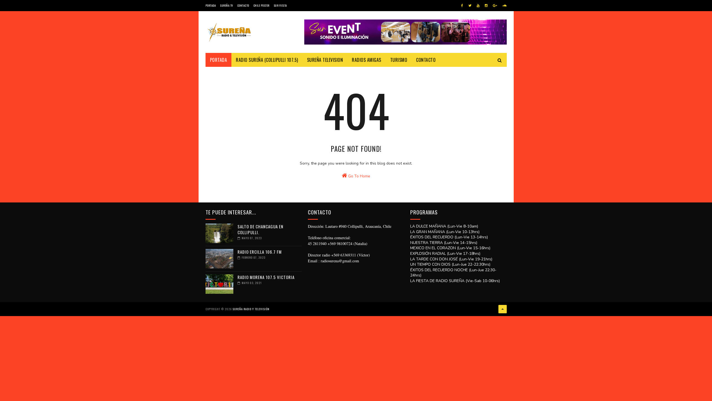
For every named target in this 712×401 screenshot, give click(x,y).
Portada (211, 5)
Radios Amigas (366, 60)
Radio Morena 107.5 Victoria (266, 277)
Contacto (243, 5)
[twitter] (469, 5)
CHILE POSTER (261, 5)
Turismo (398, 60)
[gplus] (495, 5)
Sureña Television (325, 60)
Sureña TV (226, 5)
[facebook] (462, 5)
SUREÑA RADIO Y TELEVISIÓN (251, 309)
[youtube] (478, 5)
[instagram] (486, 5)
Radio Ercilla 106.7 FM (260, 252)
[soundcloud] (504, 5)
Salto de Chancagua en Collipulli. (260, 229)
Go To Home (358, 176)
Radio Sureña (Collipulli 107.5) (267, 60)
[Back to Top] (502, 309)
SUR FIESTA (280, 5)
